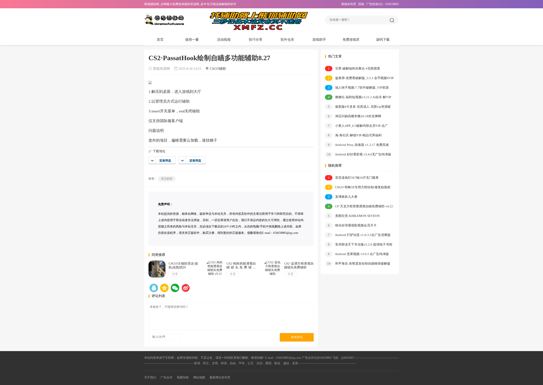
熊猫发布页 (348, 4)
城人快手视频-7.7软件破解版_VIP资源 (358, 87)
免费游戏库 (351, 39)
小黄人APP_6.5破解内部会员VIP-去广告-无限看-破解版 (356, 126)
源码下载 (383, 39)
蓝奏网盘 (165, 160)
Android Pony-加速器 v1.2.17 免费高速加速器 (357, 145)
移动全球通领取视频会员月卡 (352, 225)
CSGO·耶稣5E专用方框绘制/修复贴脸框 (359, 187)
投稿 (361, 4)
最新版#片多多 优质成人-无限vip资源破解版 (358, 107)
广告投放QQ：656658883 (382, 4)
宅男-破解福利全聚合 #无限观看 (354, 68)
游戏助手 (319, 39)
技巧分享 (255, 39)
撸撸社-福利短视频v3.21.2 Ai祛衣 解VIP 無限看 (358, 97)
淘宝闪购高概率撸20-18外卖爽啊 (354, 116)
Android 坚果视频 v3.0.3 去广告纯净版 (358, 254)
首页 (160, 39)
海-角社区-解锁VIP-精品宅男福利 (355, 135)
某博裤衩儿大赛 (343, 196)
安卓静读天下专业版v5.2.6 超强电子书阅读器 (358, 245)
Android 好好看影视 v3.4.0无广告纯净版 (359, 154)
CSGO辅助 (218, 68)
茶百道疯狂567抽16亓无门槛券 (353, 177)
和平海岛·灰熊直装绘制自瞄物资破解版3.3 (357, 264)
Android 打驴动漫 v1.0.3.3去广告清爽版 (359, 235)
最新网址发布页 (220, 377)
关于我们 (150, 377)
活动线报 (224, 39)
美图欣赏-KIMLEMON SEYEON (354, 216)
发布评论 (297, 337)
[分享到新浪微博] (185, 288)
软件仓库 (287, 39)
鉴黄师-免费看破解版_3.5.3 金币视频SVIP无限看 (359, 78)
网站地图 (199, 377)
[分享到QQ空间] (154, 288)
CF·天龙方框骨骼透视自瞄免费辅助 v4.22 (360, 206)
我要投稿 (183, 377)
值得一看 (192, 39)
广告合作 (166, 377)
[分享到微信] (175, 288)
